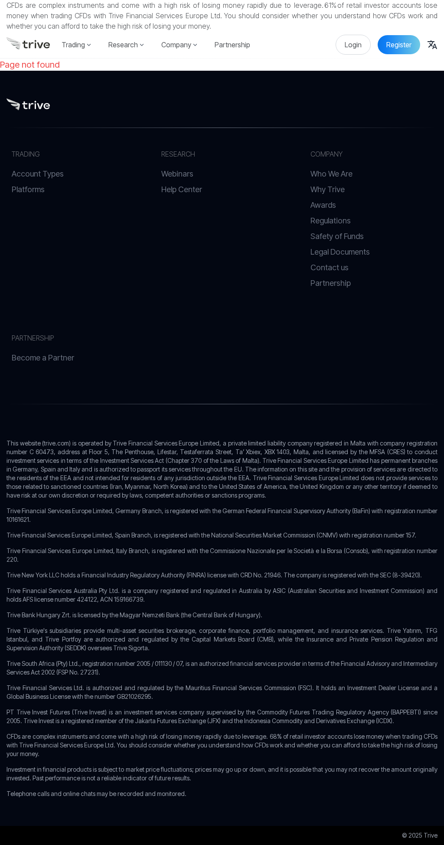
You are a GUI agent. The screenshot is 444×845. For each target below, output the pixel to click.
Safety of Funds (337, 236)
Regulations (330, 220)
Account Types (38, 173)
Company (176, 44)
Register (398, 44)
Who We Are (331, 173)
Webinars (177, 173)
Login (353, 44)
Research (123, 44)
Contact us (329, 267)
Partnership (232, 44)
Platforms (28, 189)
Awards (323, 205)
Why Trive (327, 189)
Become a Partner (43, 357)
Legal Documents (340, 251)
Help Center (181, 189)
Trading (73, 44)
